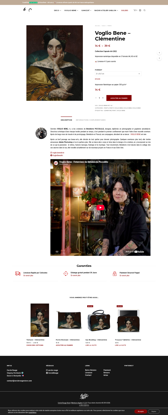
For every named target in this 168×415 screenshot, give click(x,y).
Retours (107, 373)
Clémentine (108, 110)
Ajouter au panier (119, 98)
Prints (109, 25)
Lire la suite (90, 345)
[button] (135, 10)
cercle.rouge (53, 370)
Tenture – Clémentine (35, 340)
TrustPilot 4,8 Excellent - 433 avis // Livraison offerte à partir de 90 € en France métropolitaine (58, 2)
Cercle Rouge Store (64, 403)
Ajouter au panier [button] (64, 345)
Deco (56, 10)
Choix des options (34, 345)
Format (98, 70)
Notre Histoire (90, 370)
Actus (106, 375)
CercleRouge (53, 373)
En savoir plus (28, 275)
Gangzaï (85, 10)
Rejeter (154, 411)
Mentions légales (77, 403)
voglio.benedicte (58, 153)
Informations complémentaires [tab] (91, 120)
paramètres (32, 412)
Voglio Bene (70, 10)
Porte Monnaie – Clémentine (68, 340)
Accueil (97, 25)
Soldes (124, 10)
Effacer (97, 79)
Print (114, 110)
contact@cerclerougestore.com (19, 381)
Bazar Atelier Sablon (105, 10)
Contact (88, 375)
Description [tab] (66, 120)
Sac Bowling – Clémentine (96, 340)
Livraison (88, 373)
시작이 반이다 (84, 405)
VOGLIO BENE (135, 134)
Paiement (107, 370)
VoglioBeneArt (57, 155)
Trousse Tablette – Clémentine (128, 340)
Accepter (141, 411)
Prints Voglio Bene (116, 108)
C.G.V (85, 403)
